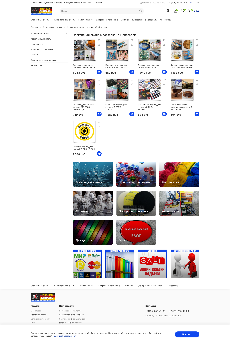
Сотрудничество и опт (75, 2)
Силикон (125, 20)
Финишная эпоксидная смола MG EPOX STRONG (116, 107)
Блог (90, 2)
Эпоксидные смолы (40, 20)
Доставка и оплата (53, 2)
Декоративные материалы (144, 20)
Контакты (99, 2)
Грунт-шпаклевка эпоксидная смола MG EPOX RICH (181, 107)
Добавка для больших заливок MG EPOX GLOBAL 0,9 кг (83, 107)
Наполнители (84, 20)
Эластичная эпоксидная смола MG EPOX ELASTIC (149, 107)
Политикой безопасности (65, 336)
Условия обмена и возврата (71, 323)
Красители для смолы (64, 20)
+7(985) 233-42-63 (179, 311)
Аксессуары (166, 20)
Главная (34, 27)
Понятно (187, 334)
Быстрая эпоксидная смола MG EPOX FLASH (84, 147)
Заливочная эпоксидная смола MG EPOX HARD (182, 66)
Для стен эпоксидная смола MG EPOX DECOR (84, 66)
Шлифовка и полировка (107, 20)
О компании (36, 2)
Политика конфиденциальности (72, 319)
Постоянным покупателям (70, 311)
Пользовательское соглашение (72, 315)
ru (191, 2)
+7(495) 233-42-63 (178, 2)
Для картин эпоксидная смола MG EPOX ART (149, 66)
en (198, 2)
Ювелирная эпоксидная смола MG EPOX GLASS (116, 66)
